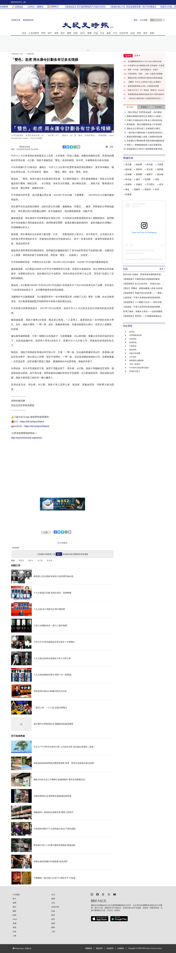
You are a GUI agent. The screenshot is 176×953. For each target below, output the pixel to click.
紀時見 (132, 332)
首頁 (24, 33)
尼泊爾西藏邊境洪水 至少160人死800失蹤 (144, 61)
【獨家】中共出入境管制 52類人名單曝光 (144, 82)
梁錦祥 (139, 169)
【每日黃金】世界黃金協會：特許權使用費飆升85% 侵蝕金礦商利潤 (145, 112)
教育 (145, 33)
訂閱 (73, 554)
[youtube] (114, 894)
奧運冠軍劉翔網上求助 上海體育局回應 (143, 86)
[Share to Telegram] (71, 146)
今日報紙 (16, 895)
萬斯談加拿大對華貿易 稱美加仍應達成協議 (145, 78)
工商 (53, 932)
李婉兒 (139, 184)
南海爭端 (132, 342)
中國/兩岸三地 (16, 54)
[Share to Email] (78, 146)
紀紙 (133, 33)
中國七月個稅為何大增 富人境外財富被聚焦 (145, 120)
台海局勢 (132, 339)
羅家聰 (160, 169)
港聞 (56, 33)
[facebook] (97, 894)
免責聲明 (110, 948)
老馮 (161, 184)
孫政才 (30, 560)
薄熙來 (21, 560)
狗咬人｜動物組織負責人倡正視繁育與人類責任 (145, 145)
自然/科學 (123, 33)
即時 (43, 33)
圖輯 (53, 927)
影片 (14, 899)
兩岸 (63, 33)
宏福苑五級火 (134, 371)
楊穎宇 (149, 174)
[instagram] (92, 894)
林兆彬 (128, 179)
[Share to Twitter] (67, 146)
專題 (14, 927)
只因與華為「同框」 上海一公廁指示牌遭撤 (145, 74)
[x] (109, 894)
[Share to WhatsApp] (75, 146)
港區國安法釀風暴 (136, 360)
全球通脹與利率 (135, 335)
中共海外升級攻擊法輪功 (139, 368)
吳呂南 (149, 169)
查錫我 (147, 189)
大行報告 (132, 357)
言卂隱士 (150, 184)
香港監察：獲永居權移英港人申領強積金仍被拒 (145, 124)
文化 (115, 33)
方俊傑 (160, 164)
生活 (102, 33)
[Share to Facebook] (64, 146)
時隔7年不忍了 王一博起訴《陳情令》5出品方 (146, 90)
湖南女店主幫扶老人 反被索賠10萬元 (143, 128)
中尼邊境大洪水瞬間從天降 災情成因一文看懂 (146, 65)
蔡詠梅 (160, 174)
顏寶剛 (139, 174)
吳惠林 (128, 184)
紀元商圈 (143, 20)
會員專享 (35, 33)
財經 (76, 33)
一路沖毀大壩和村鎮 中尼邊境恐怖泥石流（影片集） (146, 98)
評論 (96, 33)
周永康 (49, 560)
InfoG (82, 33)
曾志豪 (128, 164)
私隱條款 (120, 948)
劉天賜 (149, 164)
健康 (109, 33)
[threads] (103, 894)
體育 (139, 33)
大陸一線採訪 (134, 364)
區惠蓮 (128, 194)
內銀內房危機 (134, 353)
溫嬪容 (137, 189)
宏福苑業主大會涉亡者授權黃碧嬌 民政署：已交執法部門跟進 (144, 149)
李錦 (157, 179)
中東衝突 (132, 346)
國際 (69, 33)
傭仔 (138, 179)
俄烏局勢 (132, 350)
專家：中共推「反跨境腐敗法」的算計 (143, 70)
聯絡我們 (99, 948)
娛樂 (152, 33)
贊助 (135, 20)
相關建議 (88, 948)
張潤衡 (147, 179)
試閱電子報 (15, 20)
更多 (157, 189)
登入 (59, 554)
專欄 (89, 33)
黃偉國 (128, 174)
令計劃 (40, 560)
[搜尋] (164, 20)
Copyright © (132, 948)
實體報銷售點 (28, 20)
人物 (14, 936)
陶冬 (127, 189)
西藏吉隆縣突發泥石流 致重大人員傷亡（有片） (144, 116)
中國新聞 (30, 54)
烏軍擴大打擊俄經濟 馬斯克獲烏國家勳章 (145, 141)
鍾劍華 (139, 164)
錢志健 (128, 169)
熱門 (50, 33)
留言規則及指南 (15, 547)
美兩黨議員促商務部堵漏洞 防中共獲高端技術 (146, 94)
